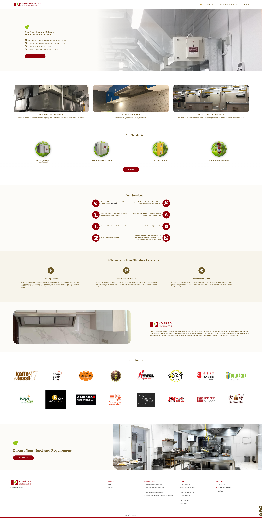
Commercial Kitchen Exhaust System (153, 484)
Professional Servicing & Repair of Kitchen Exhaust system (158, 495)
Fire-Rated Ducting (184, 500)
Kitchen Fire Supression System (187, 492)
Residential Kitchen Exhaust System (153, 490)
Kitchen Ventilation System (226, 4)
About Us (210, 4)
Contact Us (245, 4)
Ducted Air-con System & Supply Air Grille (154, 487)
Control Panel (183, 503)
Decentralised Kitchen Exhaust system (153, 492)
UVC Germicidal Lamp (185, 490)
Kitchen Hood (183, 498)
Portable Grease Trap (185, 495)
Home (200, 4)
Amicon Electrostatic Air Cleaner (187, 487)
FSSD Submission (148, 498)
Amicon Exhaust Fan (185, 484)
